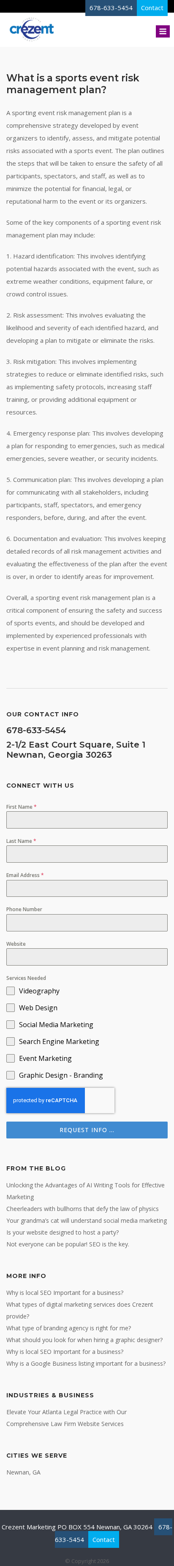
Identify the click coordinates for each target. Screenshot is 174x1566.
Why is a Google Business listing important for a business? (86, 1363)
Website (16, 943)
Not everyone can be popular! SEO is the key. (67, 1244)
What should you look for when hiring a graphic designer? (84, 1340)
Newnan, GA (23, 1472)
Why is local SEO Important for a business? (64, 1293)
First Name (21, 806)
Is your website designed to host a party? (62, 1232)
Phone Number (24, 909)
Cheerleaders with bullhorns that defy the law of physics (82, 1209)
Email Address (25, 875)
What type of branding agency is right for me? (68, 1328)
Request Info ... (87, 1130)
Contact (103, 1539)
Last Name (21, 841)
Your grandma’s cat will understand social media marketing (86, 1220)
